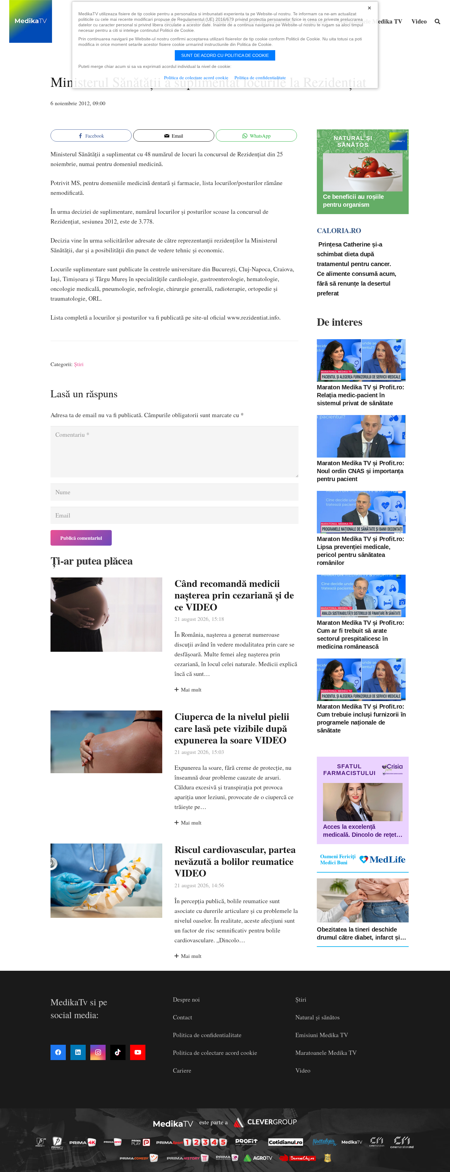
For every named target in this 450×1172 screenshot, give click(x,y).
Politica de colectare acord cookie (215, 1052)
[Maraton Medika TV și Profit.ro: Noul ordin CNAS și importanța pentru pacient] (361, 436)
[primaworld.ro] (229, 1157)
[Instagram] (98, 1052)
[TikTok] (118, 1052)
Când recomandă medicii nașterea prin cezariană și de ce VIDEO (234, 595)
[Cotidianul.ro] (287, 1142)
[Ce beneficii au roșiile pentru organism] (363, 172)
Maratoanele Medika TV (326, 1052)
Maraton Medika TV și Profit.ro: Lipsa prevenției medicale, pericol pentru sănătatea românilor (360, 551)
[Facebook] (58, 1052)
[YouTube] (137, 1052)
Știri (79, 364)
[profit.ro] (248, 1142)
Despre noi (186, 999)
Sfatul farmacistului (349, 769)
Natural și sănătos (317, 1017)
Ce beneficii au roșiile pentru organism (353, 201)
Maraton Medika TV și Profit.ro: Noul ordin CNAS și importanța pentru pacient (360, 471)
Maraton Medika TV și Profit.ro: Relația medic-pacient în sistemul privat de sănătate (360, 395)
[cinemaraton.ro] (378, 1142)
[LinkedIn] (78, 1052)
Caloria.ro (339, 230)
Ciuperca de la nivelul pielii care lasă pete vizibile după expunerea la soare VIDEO (231, 728)
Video (302, 1070)
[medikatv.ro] (353, 1142)
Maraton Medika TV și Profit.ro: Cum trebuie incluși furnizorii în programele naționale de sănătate (361, 718)
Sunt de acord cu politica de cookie (225, 55)
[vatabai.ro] (329, 1158)
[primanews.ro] (114, 1142)
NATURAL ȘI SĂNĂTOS (353, 141)
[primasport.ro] (193, 1142)
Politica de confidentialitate (207, 1035)
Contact (182, 1017)
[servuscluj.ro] (299, 1157)
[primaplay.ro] (142, 1142)
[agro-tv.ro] (260, 1157)
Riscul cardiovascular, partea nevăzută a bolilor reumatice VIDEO (235, 861)
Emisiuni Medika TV (321, 1035)
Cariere (182, 1070)
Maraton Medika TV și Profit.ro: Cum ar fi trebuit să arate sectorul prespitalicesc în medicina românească (360, 634)
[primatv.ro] (42, 1142)
